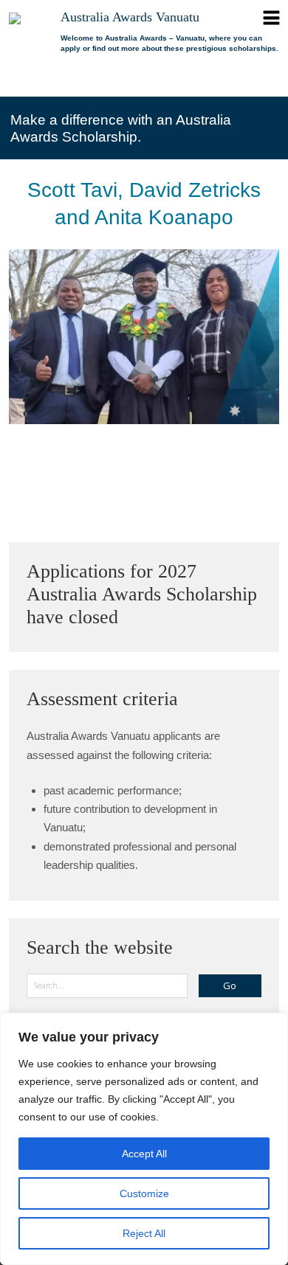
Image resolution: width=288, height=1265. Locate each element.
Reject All (144, 1233)
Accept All (144, 1154)
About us (90, 79)
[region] (144, 1139)
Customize (144, 1193)
